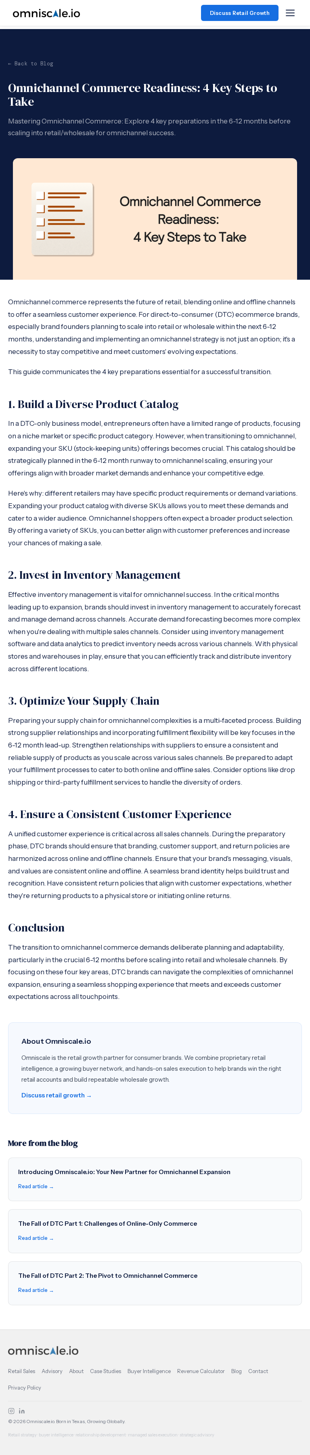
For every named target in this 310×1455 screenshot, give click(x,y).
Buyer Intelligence (149, 1371)
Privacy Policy (24, 1387)
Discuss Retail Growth (240, 13)
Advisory (52, 1371)
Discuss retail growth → (56, 1095)
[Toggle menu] (290, 13)
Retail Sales (21, 1371)
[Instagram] (11, 1411)
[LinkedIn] (22, 1411)
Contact (258, 1371)
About (76, 1371)
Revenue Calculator (201, 1371)
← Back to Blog (30, 63)
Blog (236, 1371)
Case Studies (105, 1371)
